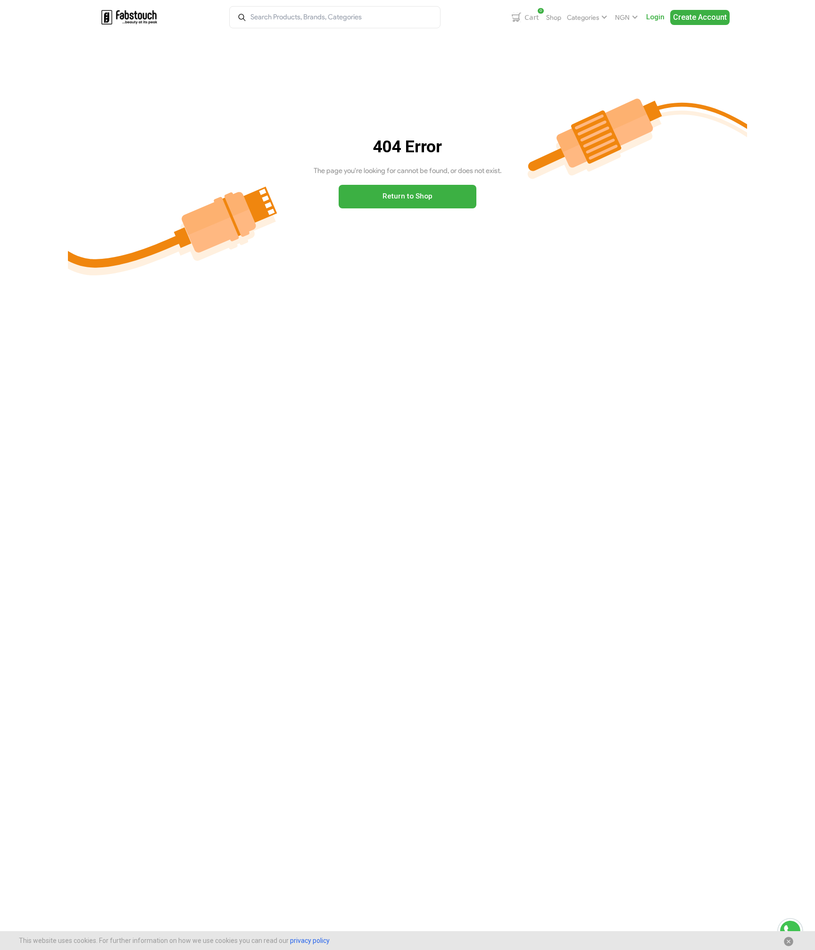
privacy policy (310, 940)
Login (655, 17)
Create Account (700, 17)
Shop (553, 17)
